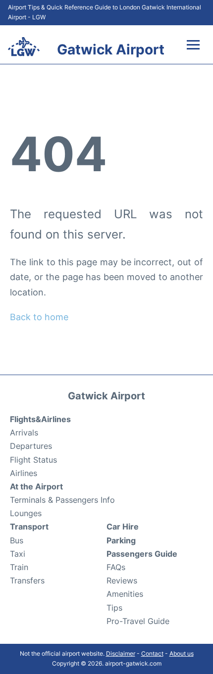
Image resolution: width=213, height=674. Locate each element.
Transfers (27, 580)
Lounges (26, 513)
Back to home (39, 317)
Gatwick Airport (110, 49)
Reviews (121, 580)
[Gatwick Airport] (24, 46)
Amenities (124, 594)
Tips (114, 608)
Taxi (17, 554)
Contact (152, 653)
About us (181, 653)
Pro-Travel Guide (137, 621)
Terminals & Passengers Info (62, 500)
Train (19, 567)
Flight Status (33, 460)
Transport (29, 526)
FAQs (115, 567)
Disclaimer (120, 653)
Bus (16, 540)
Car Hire (122, 526)
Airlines (23, 473)
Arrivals (24, 432)
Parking (121, 540)
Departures (31, 446)
